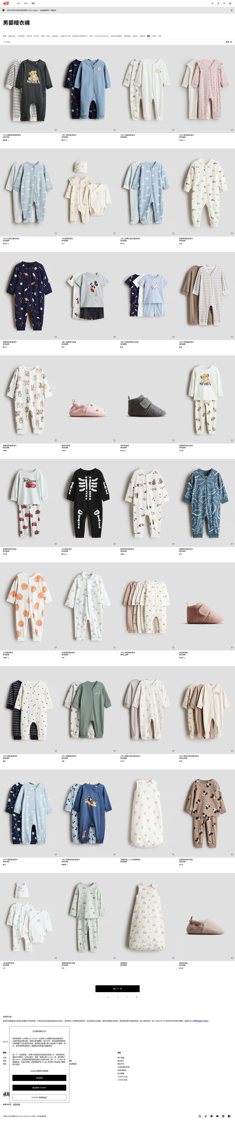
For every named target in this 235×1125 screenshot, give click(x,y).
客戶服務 (121, 1057)
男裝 (26, 3)
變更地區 (16, 1104)
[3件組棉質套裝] (88, 192)
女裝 (18, 3)
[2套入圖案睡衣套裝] (88, 296)
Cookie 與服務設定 (39, 1097)
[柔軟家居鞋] (88, 399)
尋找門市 (121, 1064)
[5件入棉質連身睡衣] (147, 606)
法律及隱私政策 (123, 1067)
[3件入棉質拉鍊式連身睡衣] (205, 710)
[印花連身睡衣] (88, 503)
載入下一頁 (117, 988)
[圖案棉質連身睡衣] (205, 192)
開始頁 (5, 1041)
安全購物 (121, 1073)
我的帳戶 (121, 1061)
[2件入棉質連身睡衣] (88, 89)
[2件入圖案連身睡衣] (88, 710)
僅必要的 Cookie (39, 1088)
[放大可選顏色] (63, 243)
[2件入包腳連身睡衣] (147, 89)
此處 (43, 10)
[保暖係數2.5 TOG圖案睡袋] (147, 813)
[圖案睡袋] (147, 917)
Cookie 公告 (122, 1076)
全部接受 (39, 1078)
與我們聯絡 (122, 1070)
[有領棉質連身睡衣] (88, 606)
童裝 (33, 3)
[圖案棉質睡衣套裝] (205, 399)
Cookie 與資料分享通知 (39, 1071)
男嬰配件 (200, 1021)
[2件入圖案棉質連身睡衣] (29, 89)
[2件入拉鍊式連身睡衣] (29, 192)
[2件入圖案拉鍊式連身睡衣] (147, 192)
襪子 (207, 1021)
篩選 (227, 42)
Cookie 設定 (122, 1080)
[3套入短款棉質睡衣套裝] (147, 296)
